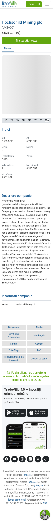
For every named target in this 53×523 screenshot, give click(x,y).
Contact (39, 343)
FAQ (39, 350)
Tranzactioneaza (26, 40)
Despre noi (13, 327)
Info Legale (39, 335)
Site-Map (14, 350)
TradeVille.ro (9, 4)
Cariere (14, 343)
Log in (31, 4)
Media (39, 327)
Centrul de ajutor (39, 358)
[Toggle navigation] (47, 4)
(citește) (27, 474)
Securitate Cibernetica (14, 335)
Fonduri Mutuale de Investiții (14, 358)
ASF (45, 503)
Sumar (7, 48)
